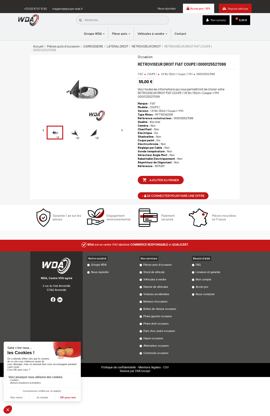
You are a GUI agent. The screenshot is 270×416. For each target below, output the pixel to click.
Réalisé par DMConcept (135, 371)
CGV (166, 367)
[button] (166, 8)
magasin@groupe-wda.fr (67, 8)
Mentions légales (149, 367)
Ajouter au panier (161, 180)
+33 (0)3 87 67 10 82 (35, 8)
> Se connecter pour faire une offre (173, 196)
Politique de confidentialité (118, 367)
